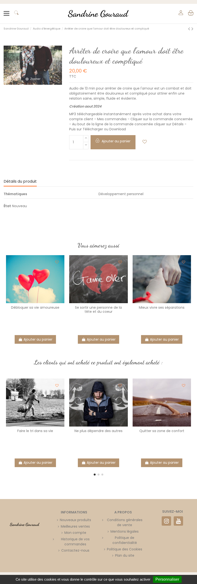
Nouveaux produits (75, 520)
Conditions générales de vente (124, 522)
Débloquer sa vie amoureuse (35, 307)
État (7, 206)
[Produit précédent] (189, 28)
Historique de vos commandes (75, 542)
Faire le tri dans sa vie (35, 430)
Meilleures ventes (75, 526)
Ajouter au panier (38, 339)
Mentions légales (125, 531)
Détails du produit (20, 181)
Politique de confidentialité (124, 540)
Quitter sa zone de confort (161, 430)
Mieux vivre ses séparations (162, 307)
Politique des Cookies (124, 549)
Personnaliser (167, 579)
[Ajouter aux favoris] (144, 141)
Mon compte (75, 532)
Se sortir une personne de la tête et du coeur (98, 309)
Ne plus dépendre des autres (98, 430)
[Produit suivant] (192, 28)
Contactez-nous (75, 550)
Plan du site (124, 555)
